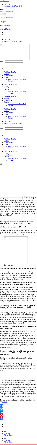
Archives (7, 433)
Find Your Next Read (10, 72)
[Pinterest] (18, 415)
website (4, 402)
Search (2, 9)
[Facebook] (18, 405)
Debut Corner (8, 75)
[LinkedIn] (18, 412)
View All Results (5, 29)
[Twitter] (18, 409)
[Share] (18, 418)
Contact (10, 81)
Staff (5, 431)
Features (6, 74)
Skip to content (4, 1)
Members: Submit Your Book (17, 79)
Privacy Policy (8, 435)
